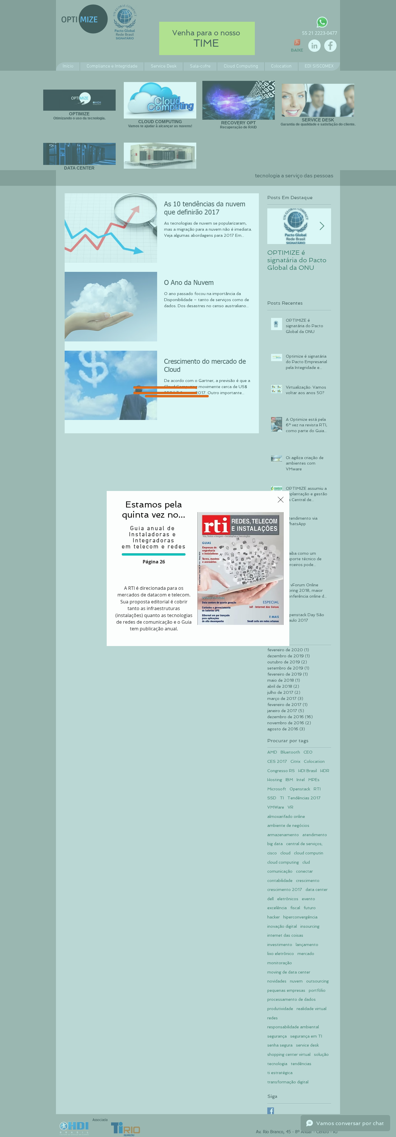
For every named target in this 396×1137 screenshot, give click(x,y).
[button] (281, 500)
